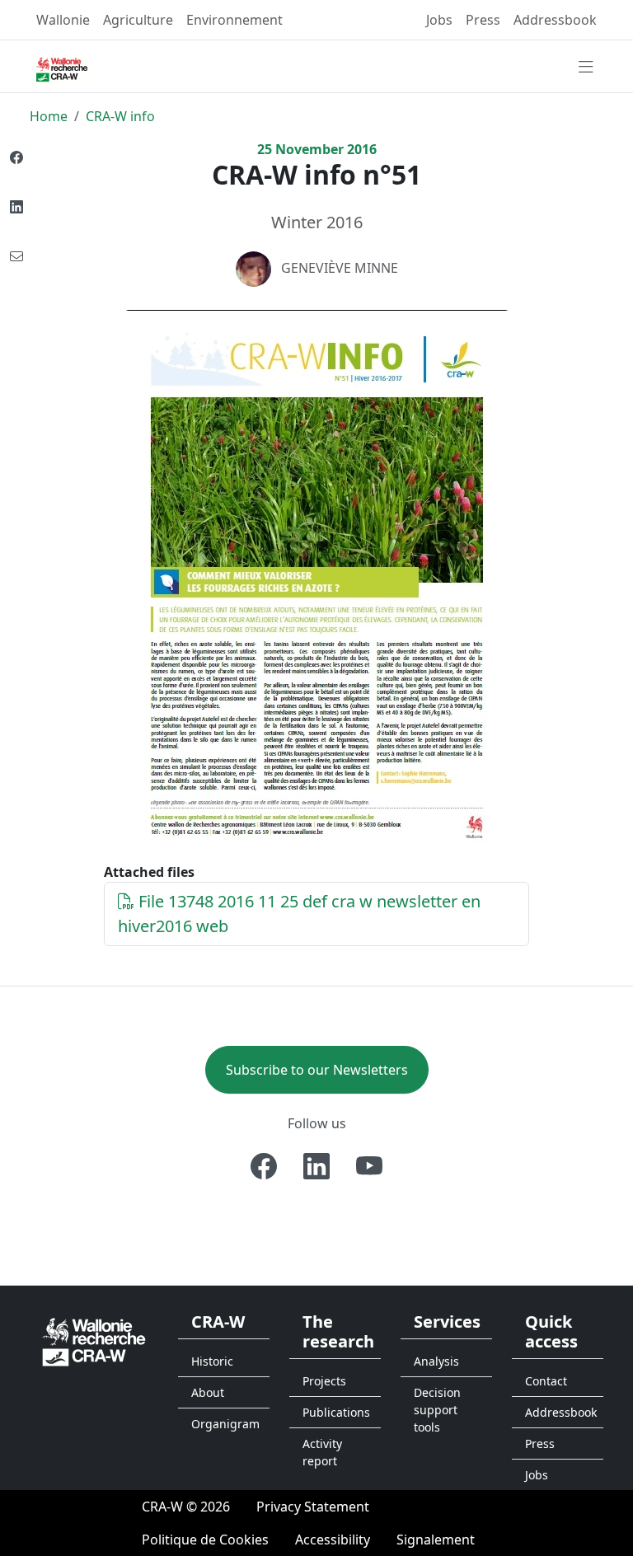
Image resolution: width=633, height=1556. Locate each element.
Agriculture (138, 20)
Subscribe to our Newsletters (317, 1070)
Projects (324, 1381)
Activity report (322, 1452)
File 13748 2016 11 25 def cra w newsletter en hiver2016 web (299, 913)
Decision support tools (437, 1410)
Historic (212, 1361)
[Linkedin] (316, 1166)
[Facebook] (264, 1166)
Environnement (234, 20)
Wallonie (63, 20)
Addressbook (555, 20)
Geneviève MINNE (339, 268)
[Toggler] (586, 67)
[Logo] (94, 1340)
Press (483, 20)
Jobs (439, 20)
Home (49, 116)
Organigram (225, 1424)
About (207, 1392)
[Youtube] (369, 1166)
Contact (546, 1381)
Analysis (436, 1361)
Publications (336, 1412)
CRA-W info (120, 116)
